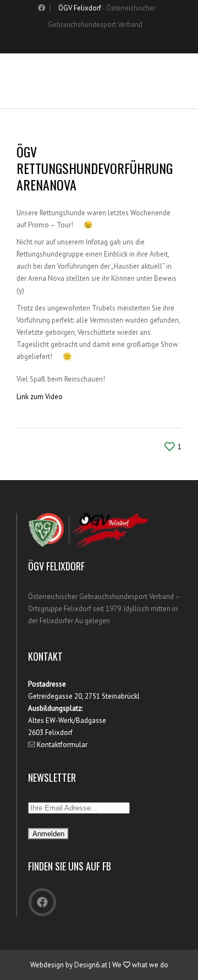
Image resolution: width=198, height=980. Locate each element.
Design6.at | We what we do (121, 965)
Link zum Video (39, 396)
